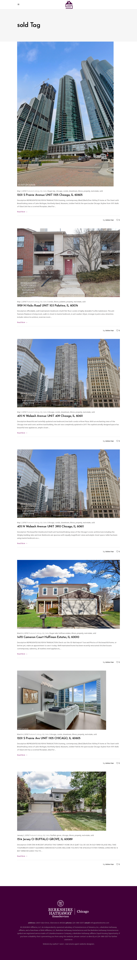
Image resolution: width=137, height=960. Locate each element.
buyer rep (51, 191)
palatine (62, 301)
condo (65, 191)
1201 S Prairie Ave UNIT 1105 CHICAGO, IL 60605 (48, 738)
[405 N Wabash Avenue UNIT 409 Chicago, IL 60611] (68, 373)
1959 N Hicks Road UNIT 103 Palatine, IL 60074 (47, 305)
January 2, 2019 (22, 835)
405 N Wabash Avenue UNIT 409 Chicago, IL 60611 (50, 416)
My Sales (43, 191)
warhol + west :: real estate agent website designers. (73, 944)
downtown (73, 191)
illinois (80, 191)
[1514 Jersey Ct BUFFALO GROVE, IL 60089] (61, 801)
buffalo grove (56, 835)
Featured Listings (33, 191)
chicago (59, 191)
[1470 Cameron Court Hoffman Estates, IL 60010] (68, 594)
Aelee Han (109, 220)
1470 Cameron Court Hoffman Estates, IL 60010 (48, 637)
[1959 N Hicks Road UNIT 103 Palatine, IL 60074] (68, 262)
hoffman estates (65, 633)
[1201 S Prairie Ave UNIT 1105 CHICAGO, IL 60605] (61, 700)
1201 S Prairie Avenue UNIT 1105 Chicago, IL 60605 (50, 195)
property (87, 191)
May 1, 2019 (21, 191)
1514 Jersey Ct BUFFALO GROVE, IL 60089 (44, 839)
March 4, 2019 (22, 633)
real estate (95, 191)
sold (101, 191)
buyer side (54, 633)
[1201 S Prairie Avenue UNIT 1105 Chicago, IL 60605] (65, 114)
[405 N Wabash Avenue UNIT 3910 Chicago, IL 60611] (68, 483)
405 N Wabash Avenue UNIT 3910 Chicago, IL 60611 (50, 526)
